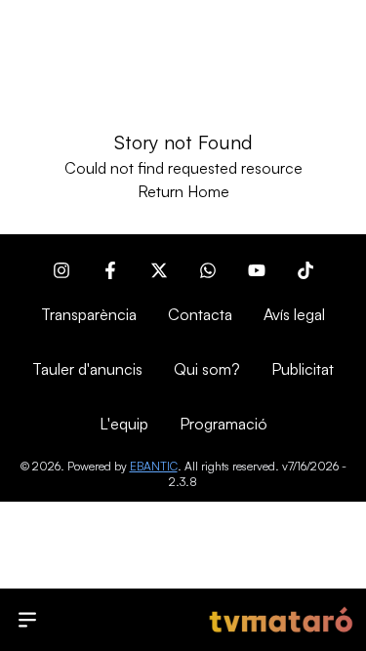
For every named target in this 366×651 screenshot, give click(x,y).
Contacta (200, 314)
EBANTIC (154, 466)
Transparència (89, 314)
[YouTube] (256, 270)
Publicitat (302, 369)
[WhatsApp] (208, 270)
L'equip (124, 423)
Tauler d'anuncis (87, 369)
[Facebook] (110, 270)
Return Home (183, 191)
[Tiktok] (305, 270)
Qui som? (207, 369)
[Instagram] (61, 270)
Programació (223, 423)
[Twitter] (159, 270)
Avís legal (294, 314)
